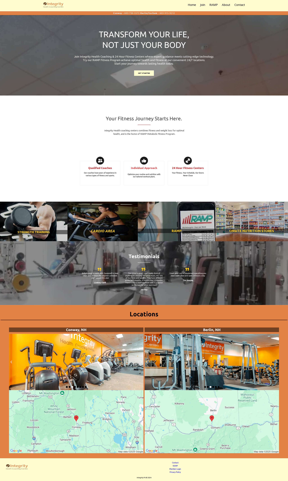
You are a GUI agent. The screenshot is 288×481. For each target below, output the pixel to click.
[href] (76, 421)
